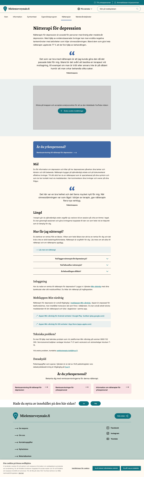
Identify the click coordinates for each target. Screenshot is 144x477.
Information (17, 17)
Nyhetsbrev (23, 449)
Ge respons (23, 428)
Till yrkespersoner (104, 2)
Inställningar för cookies (80, 468)
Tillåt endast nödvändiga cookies (106, 468)
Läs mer (21, 473)
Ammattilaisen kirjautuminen (128, 2)
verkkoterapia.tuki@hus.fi (67, 351)
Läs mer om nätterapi (47, 250)
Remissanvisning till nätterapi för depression (55, 152)
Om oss (22, 435)
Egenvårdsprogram (49, 17)
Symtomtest (31, 17)
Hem (6, 17)
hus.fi (67, 367)
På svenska (84, 10)
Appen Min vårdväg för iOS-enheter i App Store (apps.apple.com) (63, 325)
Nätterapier (66, 17)
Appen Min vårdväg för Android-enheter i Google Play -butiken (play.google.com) (70, 317)
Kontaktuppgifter (26, 442)
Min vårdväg (96, 286)
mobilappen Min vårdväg (81, 303)
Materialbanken (25, 456)
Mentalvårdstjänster (83, 17)
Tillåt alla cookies (131, 468)
